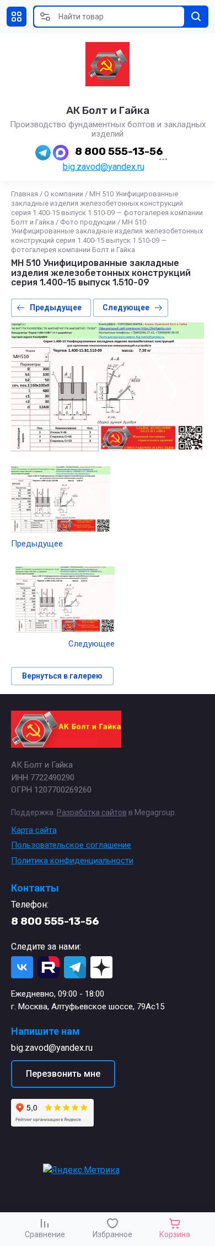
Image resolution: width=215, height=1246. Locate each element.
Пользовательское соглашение (71, 845)
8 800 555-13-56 (119, 151)
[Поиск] (196, 17)
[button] (16, 17)
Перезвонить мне (63, 1073)
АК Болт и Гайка (107, 110)
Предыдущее (56, 307)
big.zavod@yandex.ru (103, 166)
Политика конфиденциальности (72, 861)
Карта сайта (34, 830)
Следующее (126, 307)
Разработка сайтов (92, 812)
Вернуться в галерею (62, 675)
